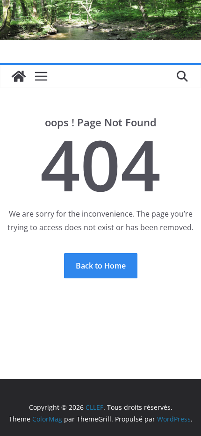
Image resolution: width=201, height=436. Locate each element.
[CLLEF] (18, 76)
